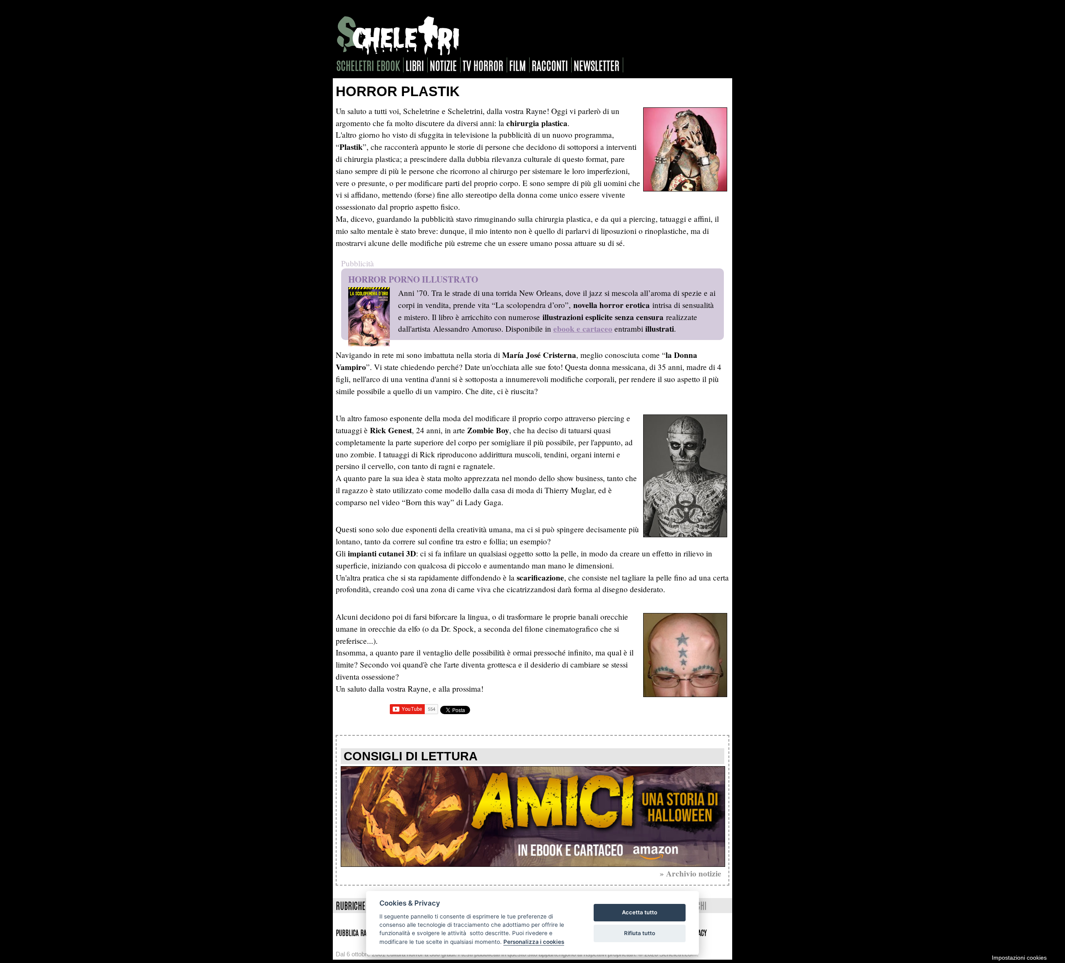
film (517, 64)
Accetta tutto (639, 912)
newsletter (596, 64)
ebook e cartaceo (582, 329)
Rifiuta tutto (639, 933)
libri (415, 64)
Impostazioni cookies (1019, 957)
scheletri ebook (368, 64)
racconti (550, 64)
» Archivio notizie (690, 873)
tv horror (483, 64)
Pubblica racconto (360, 932)
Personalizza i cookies (533, 941)
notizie (443, 64)
